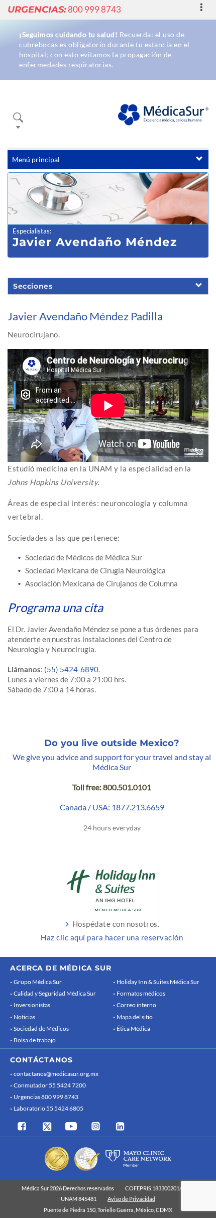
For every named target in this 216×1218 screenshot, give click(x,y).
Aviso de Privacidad (131, 1198)
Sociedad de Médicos (41, 1028)
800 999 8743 (64, 9)
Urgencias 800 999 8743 (46, 1097)
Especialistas (31, 231)
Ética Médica (133, 1028)
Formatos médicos (141, 993)
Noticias (24, 1017)
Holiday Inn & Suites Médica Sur (158, 982)
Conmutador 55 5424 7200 (50, 1085)
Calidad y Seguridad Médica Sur (55, 993)
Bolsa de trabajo (35, 1040)
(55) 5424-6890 (71, 669)
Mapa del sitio (135, 1017)
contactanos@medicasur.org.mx (56, 1073)
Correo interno (136, 1005)
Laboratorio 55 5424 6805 (48, 1108)
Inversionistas (32, 1005)
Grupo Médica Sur (38, 982)
